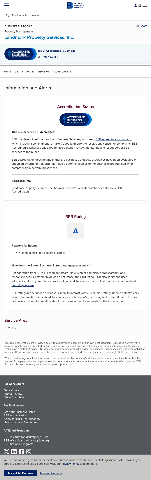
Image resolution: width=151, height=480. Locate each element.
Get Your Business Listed (19, 412)
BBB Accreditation (15, 415)
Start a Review (13, 394)
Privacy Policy (70, 464)
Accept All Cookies (20, 473)
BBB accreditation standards (114, 139)
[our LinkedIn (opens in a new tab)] (14, 453)
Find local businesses (25, 15)
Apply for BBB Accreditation (22, 419)
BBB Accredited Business (56, 51)
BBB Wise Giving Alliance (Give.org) (27, 440)
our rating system (23, 285)
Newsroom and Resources (20, 422)
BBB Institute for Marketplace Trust (26, 437)
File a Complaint (14, 397)
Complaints (62, 71)
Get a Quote (24, 71)
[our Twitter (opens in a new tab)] (7, 453)
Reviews (43, 71)
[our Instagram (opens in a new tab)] (29, 453)
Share (143, 26)
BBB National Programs (18, 444)
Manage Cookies (51, 473)
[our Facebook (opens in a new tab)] (21, 453)
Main (7, 71)
